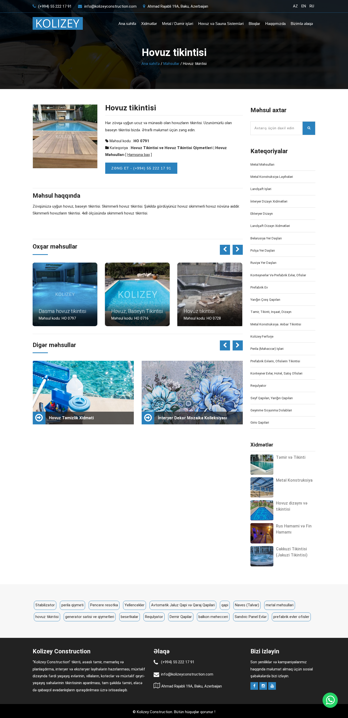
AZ (295, 6)
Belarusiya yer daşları (266, 238)
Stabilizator (45, 605)
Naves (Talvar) (247, 605)
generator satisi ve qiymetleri (89, 616)
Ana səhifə (127, 23)
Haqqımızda (275, 23)
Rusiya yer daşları (263, 263)
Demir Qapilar (181, 616)
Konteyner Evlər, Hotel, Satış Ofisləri (276, 373)
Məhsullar (171, 63)
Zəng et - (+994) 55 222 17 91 (141, 168)
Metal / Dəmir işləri (177, 23)
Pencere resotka (104, 605)
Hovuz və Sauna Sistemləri (221, 23)
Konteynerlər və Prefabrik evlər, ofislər (278, 275)
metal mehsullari (279, 605)
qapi (224, 605)
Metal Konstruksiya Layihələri (271, 177)
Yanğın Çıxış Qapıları (265, 299)
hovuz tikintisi (47, 616)
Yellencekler (134, 605)
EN (303, 6)
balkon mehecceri (213, 616)
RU (312, 6)
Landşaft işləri (260, 189)
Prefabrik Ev (259, 287)
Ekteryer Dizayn (261, 214)
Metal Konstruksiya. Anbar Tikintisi (275, 324)
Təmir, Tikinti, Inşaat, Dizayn (270, 312)
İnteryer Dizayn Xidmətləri (268, 201)
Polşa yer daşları (262, 250)
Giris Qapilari (259, 422)
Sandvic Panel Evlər (251, 616)
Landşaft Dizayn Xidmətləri (270, 226)
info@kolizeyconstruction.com (110, 6)
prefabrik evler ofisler (291, 616)
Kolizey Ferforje (261, 336)
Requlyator (258, 385)
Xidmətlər (149, 23)
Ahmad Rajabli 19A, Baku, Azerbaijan (177, 6)
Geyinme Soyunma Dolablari (271, 410)
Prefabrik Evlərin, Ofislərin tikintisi (275, 361)
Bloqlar (254, 23)
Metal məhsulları (262, 164)
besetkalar (129, 616)
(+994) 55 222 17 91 (54, 6)
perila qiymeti (72, 605)
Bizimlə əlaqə (302, 23)
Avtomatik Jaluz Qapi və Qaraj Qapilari (183, 605)
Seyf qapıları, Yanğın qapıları (271, 398)
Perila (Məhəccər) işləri (267, 349)
